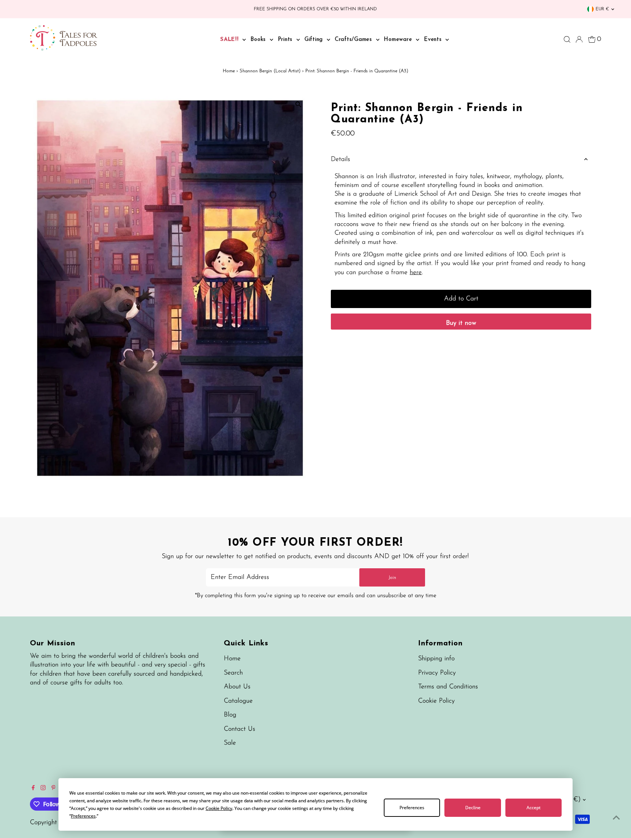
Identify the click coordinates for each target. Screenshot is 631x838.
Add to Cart (461, 299)
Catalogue (238, 701)
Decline (473, 807)
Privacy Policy (437, 673)
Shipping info (436, 659)
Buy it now (461, 323)
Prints (286, 39)
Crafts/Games (354, 39)
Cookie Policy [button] (219, 808)
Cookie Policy (436, 701)
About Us (237, 687)
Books (259, 39)
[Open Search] (567, 39)
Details (340, 159)
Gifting (315, 39)
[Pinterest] (53, 788)
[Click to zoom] (298, 104)
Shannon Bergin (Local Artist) (270, 71)
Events (434, 39)
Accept (533, 807)
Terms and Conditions (448, 687)
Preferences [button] (83, 816)
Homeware (399, 39)
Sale (230, 743)
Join (392, 577)
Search (233, 673)
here (416, 272)
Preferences (411, 807)
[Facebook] (33, 788)
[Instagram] (43, 788)
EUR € (602, 9)
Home (229, 71)
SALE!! (230, 39)
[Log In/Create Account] (579, 39)
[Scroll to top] (616, 818)
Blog (230, 715)
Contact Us (239, 729)
